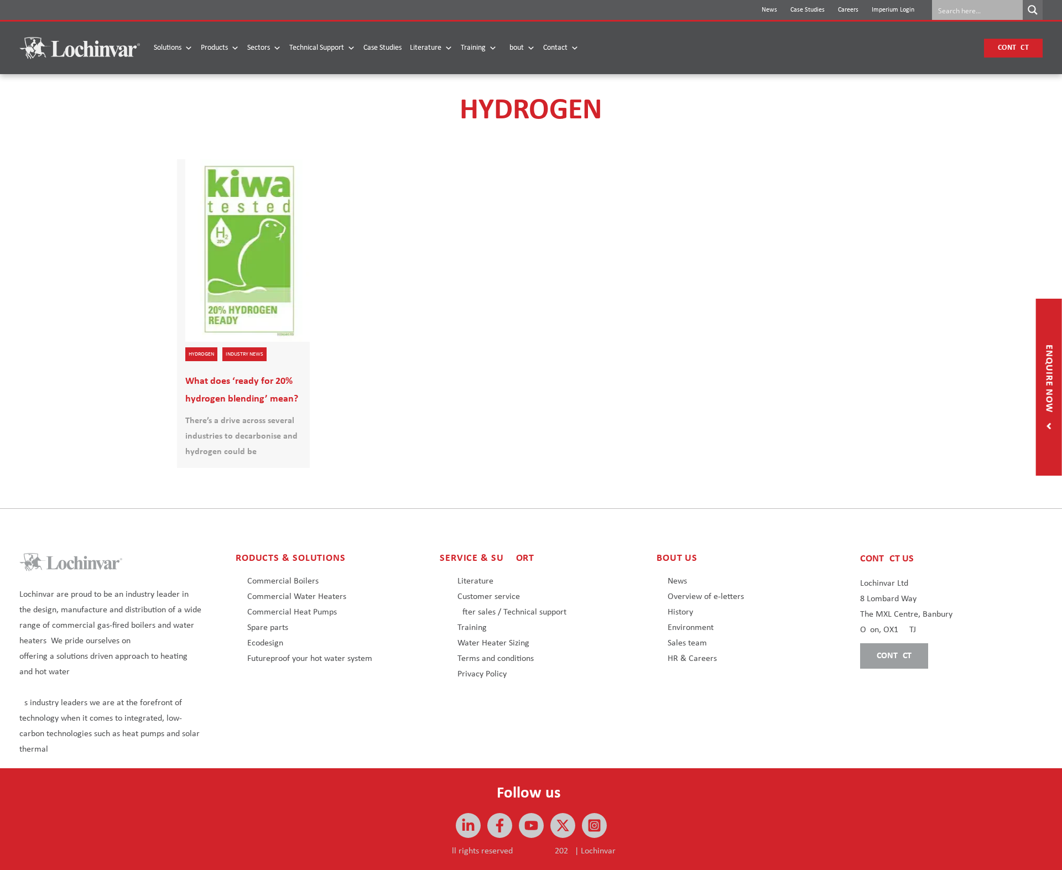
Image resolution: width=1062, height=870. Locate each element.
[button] (1013, 48)
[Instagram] (594, 825)
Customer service (488, 596)
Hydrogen (201, 354)
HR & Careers (692, 658)
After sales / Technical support (511, 612)
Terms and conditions (495, 658)
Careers (848, 10)
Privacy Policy (482, 674)
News (769, 10)
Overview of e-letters (706, 596)
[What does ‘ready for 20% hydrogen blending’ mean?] (243, 313)
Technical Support (316, 48)
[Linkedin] (468, 825)
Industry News (244, 354)
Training (473, 48)
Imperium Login (893, 10)
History (680, 612)
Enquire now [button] (1049, 380)
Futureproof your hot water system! (311, 658)
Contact (555, 48)
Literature (425, 48)
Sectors (258, 48)
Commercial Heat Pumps (292, 612)
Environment (691, 627)
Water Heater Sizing (493, 643)
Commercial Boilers (283, 581)
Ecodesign (265, 643)
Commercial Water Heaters (296, 596)
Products (214, 48)
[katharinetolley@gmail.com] (499, 825)
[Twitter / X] (562, 825)
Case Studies (807, 10)
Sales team (687, 643)
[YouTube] (531, 825)
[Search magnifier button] (1033, 10)
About (514, 48)
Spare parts (267, 627)
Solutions (167, 48)
